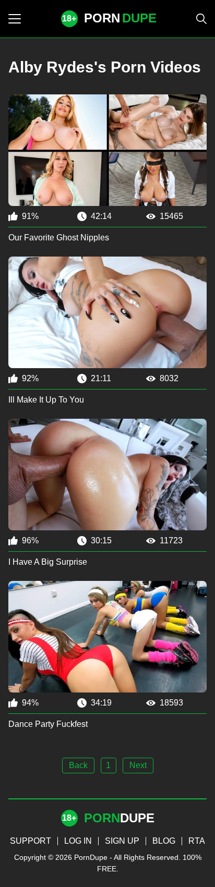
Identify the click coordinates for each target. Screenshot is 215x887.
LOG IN (78, 840)
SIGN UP (122, 840)
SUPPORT (30, 840)
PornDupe (91, 857)
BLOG (163, 840)
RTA (196, 840)
